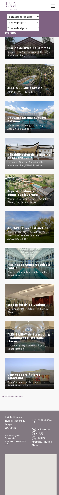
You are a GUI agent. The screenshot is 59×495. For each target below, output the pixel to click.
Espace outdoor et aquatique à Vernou (22, 193)
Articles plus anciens (12, 395)
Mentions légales (12, 435)
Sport (28, 55)
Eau (22, 55)
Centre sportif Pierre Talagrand (23, 376)
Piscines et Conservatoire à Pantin (28, 266)
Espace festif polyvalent (26, 305)
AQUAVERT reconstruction (27, 228)
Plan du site (10, 438)
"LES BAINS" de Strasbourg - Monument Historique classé (28, 337)
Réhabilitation (33, 165)
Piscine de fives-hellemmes (28, 48)
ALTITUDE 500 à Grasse (24, 88)
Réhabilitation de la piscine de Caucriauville (28, 156)
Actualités (13, 55)
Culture (44, 308)
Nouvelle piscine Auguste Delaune (27, 119)
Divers (10, 202)
